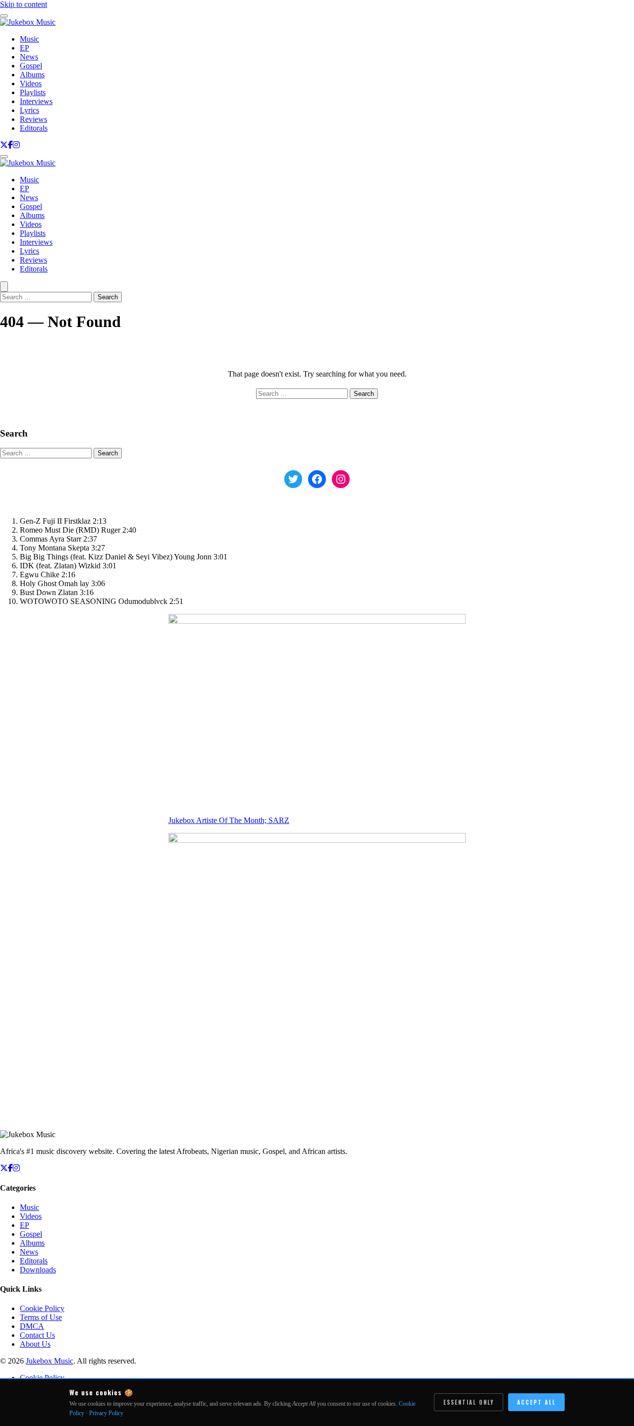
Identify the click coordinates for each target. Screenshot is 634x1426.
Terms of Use (41, 1317)
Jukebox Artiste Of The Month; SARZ (228, 820)
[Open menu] (4, 156)
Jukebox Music (49, 1361)
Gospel (31, 65)
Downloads (38, 1269)
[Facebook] (10, 145)
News (29, 57)
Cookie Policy (42, 1308)
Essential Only (468, 1402)
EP (24, 48)
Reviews (33, 119)
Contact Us (37, 1335)
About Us (35, 1344)
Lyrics (29, 110)
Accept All (536, 1402)
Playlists (33, 92)
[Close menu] (4, 15)
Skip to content (23, 4)
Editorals (34, 128)
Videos (31, 83)
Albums (32, 74)
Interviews (36, 101)
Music (29, 39)
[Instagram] (16, 145)
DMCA (32, 1326)
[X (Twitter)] (4, 145)
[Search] (4, 286)
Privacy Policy (106, 1413)
